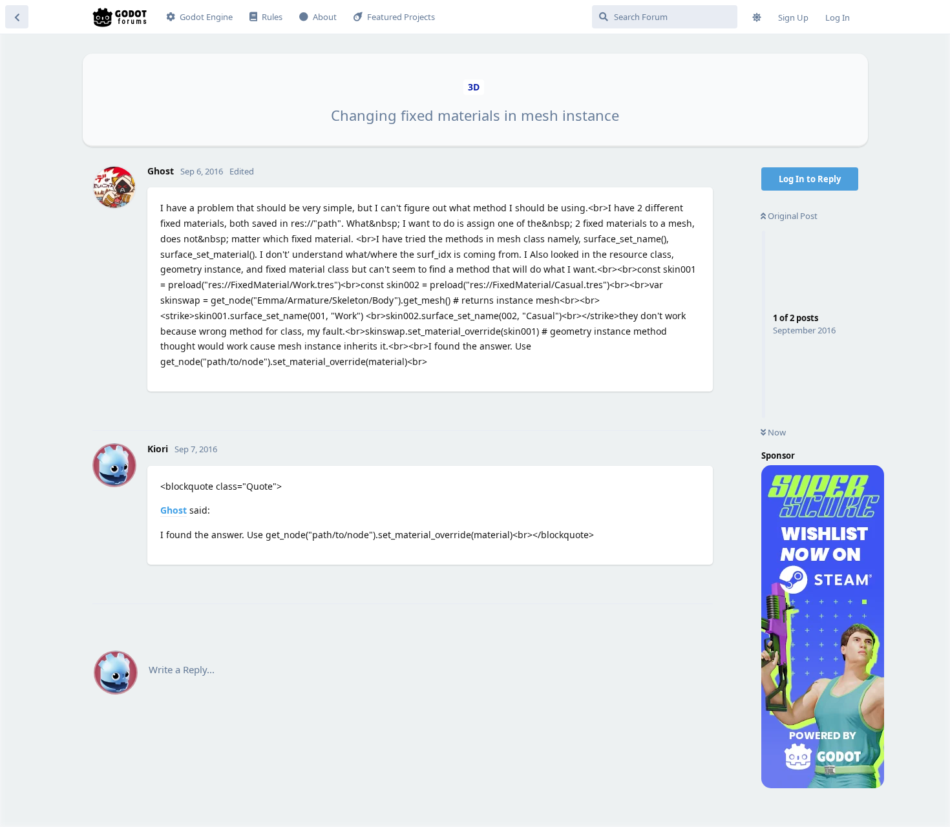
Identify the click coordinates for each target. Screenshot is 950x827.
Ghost (173, 510)
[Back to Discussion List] (16, 16)
